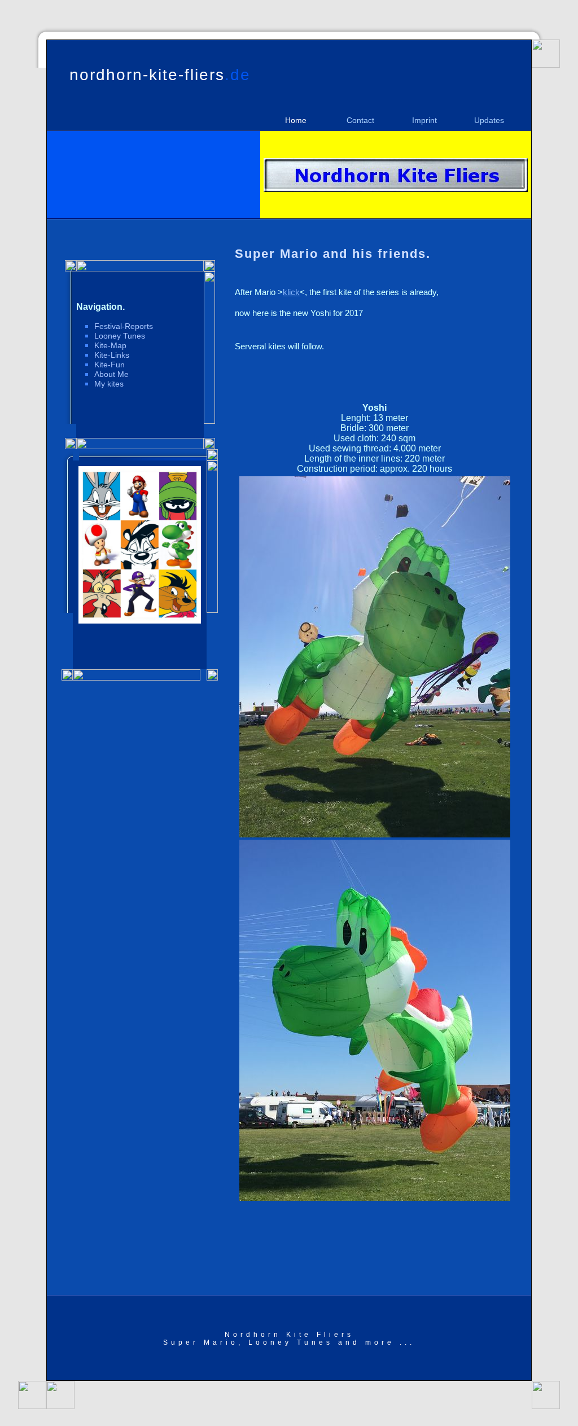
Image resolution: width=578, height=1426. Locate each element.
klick (291, 292)
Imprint (424, 120)
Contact (360, 120)
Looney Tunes (119, 335)
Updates (489, 120)
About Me (111, 374)
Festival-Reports (123, 326)
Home (295, 120)
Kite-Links (111, 354)
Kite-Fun (109, 364)
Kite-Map (110, 345)
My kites (109, 383)
